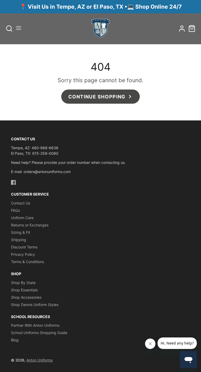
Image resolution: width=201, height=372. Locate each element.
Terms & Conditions (27, 261)
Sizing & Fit (20, 232)
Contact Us (20, 203)
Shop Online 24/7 (158, 6)
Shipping (18, 239)
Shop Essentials (24, 290)
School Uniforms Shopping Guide (39, 332)
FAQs (15, 210)
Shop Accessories (26, 297)
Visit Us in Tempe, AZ (57, 6)
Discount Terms (24, 247)
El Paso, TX (108, 6)
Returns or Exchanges (29, 225)
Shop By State (23, 282)
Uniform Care (22, 217)
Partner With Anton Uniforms (35, 325)
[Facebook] (13, 182)
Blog (15, 340)
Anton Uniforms (39, 360)
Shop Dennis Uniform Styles (34, 304)
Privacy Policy (23, 254)
